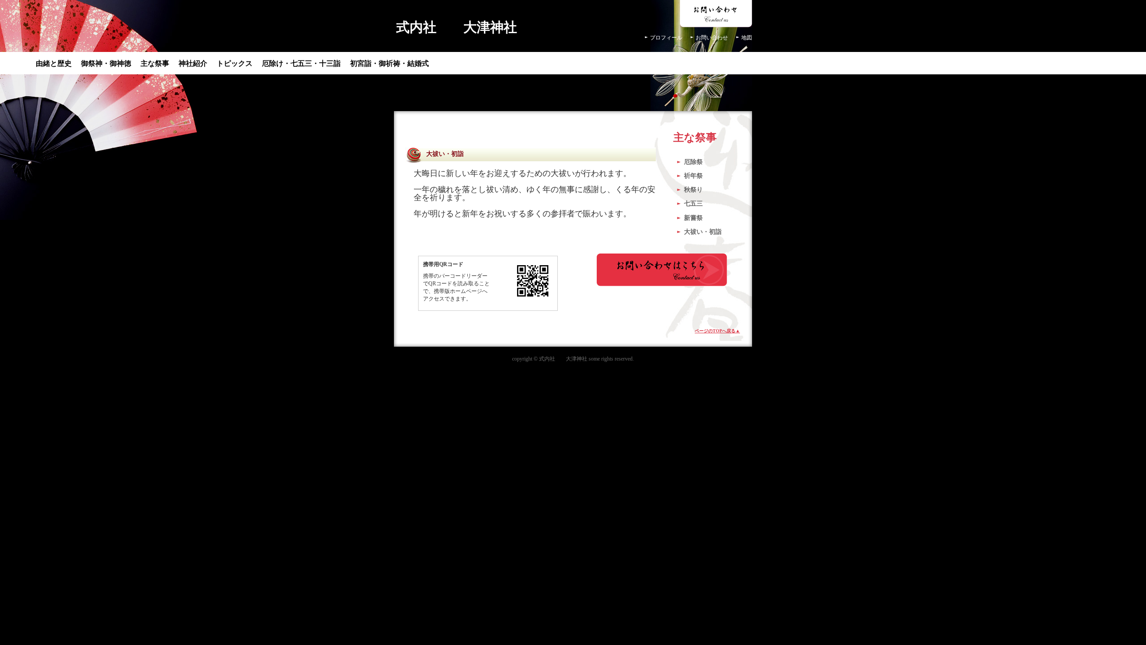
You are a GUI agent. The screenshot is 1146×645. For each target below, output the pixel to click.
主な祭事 (155, 63)
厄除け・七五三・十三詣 (301, 63)
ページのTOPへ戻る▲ (717, 330)
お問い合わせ (712, 37)
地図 (746, 37)
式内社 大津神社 (456, 27)
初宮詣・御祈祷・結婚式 (389, 63)
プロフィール (666, 37)
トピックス (234, 63)
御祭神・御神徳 (106, 63)
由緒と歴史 (54, 63)
